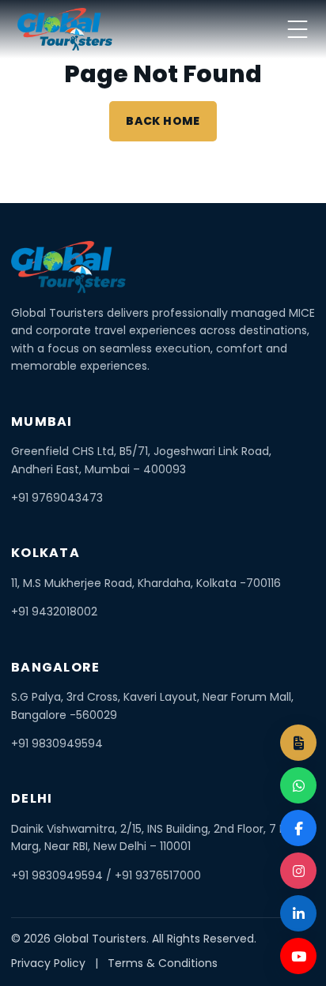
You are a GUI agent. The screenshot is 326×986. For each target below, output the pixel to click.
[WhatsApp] (298, 785)
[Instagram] (298, 870)
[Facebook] (298, 828)
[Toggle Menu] (297, 29)
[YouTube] (298, 956)
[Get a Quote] (298, 742)
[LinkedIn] (298, 913)
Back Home (163, 121)
